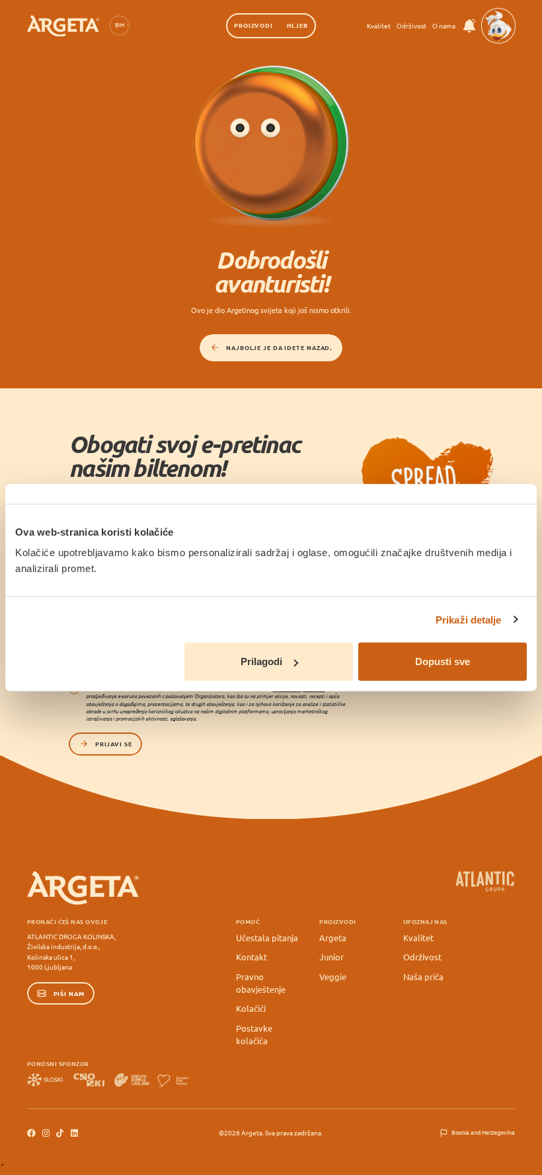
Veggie (332, 976)
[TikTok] (59, 1133)
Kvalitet (379, 25)
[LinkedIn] (74, 1133)
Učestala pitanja (267, 937)
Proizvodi (253, 25)
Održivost (411, 25)
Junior (331, 956)
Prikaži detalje (469, 619)
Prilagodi (261, 661)
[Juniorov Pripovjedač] (498, 26)
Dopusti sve (442, 661)
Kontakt (251, 956)
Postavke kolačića (254, 1034)
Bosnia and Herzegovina (483, 1132)
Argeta (332, 937)
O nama (443, 25)
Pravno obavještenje (261, 983)
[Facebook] (31, 1133)
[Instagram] (46, 1133)
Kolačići (251, 1008)
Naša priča (423, 976)
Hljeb (297, 25)
